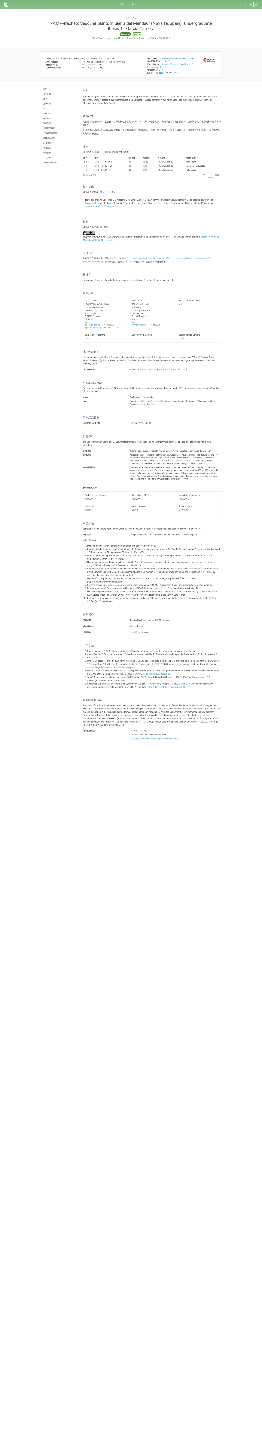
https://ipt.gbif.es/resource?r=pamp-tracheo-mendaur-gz (154, 739)
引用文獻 (47, 157)
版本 (45, 99)
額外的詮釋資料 (50, 162)
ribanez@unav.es (92, 325)
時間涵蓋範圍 (49, 138)
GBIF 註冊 (47, 113)
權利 (45, 108)
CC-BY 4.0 (160, 70)
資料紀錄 (47, 94)
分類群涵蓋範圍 (50, 133)
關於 (134, 4)
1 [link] (210, 175)
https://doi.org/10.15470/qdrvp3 (100, 206)
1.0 (87, 170)
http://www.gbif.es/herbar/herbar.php (152, 674)
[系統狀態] (245, 4)
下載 (83, 62)
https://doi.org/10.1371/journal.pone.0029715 (169, 687)
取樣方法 (47, 148)
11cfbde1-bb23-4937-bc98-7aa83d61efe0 (176, 58)
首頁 (121, 4)
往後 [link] (217, 175)
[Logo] (5, 4)
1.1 (87, 166)
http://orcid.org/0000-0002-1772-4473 (105, 328)
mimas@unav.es (139, 325)
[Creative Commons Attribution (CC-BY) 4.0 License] (89, 233)
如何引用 (47, 104)
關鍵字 (46, 118)
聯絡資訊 (47, 123)
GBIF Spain (129, 261)
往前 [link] (203, 175)
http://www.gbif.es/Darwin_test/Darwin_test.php (110, 667)
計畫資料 (47, 143)
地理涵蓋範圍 (49, 128)
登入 (257, 4)
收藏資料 (47, 153)
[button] (250, 4)
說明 (45, 89)
